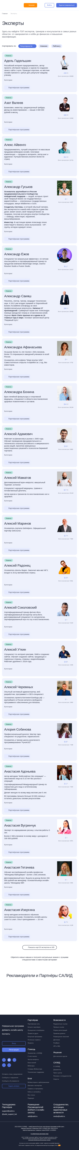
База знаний (32, 1062)
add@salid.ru (32, 1116)
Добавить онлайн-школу (12, 1030)
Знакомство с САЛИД (35, 1053)
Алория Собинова (17, 729)
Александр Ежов (16, 254)
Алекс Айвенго (15, 145)
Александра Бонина (19, 392)
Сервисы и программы (35, 1088)
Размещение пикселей (61, 1036)
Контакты (6, 1034)
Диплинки (56, 1040)
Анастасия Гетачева (19, 867)
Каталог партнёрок (34, 1027)
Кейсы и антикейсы (34, 1092)
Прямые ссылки (58, 1027)
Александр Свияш (17, 296)
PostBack (56, 1043)
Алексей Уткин (15, 649)
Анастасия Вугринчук (20, 825)
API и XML (56, 1046)
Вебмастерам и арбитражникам (38, 1082)
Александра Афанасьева (23, 347)
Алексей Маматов (17, 478)
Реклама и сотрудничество (62, 1076)
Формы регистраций (60, 1030)
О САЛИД (56, 1066)
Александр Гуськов (18, 187)
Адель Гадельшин (17, 61)
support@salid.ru (8, 1111)
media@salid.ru (59, 1116)
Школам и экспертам (35, 1085)
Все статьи (31, 1095)
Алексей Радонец (17, 565)
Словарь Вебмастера (35, 1069)
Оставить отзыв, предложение (12, 1074)
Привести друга (33, 1033)
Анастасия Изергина (19, 910)
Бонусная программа (35, 1036)
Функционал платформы (36, 1030)
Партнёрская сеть (34, 1024)
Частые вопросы (33, 1059)
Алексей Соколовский (20, 607)
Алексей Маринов (17, 523)
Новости (56, 1079)
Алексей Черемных (18, 687)
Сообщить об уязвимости (10, 1081)
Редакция (31, 1098)
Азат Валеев (13, 103)
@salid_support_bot (9, 1114)
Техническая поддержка (36, 1072)
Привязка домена (59, 1033)
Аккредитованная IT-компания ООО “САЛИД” (39, 1128)
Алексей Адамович (18, 434)
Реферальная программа (13, 1026)
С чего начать (32, 1056)
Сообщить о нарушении (10, 1077)
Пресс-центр (57, 1073)
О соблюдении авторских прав (39, 1134)
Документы (57, 1069)
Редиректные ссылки (60, 1024)
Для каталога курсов (60, 1056)
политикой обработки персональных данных (39, 1139)
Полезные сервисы (34, 1040)
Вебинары (31, 1066)
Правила (31, 1043)
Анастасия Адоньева (19, 771)
